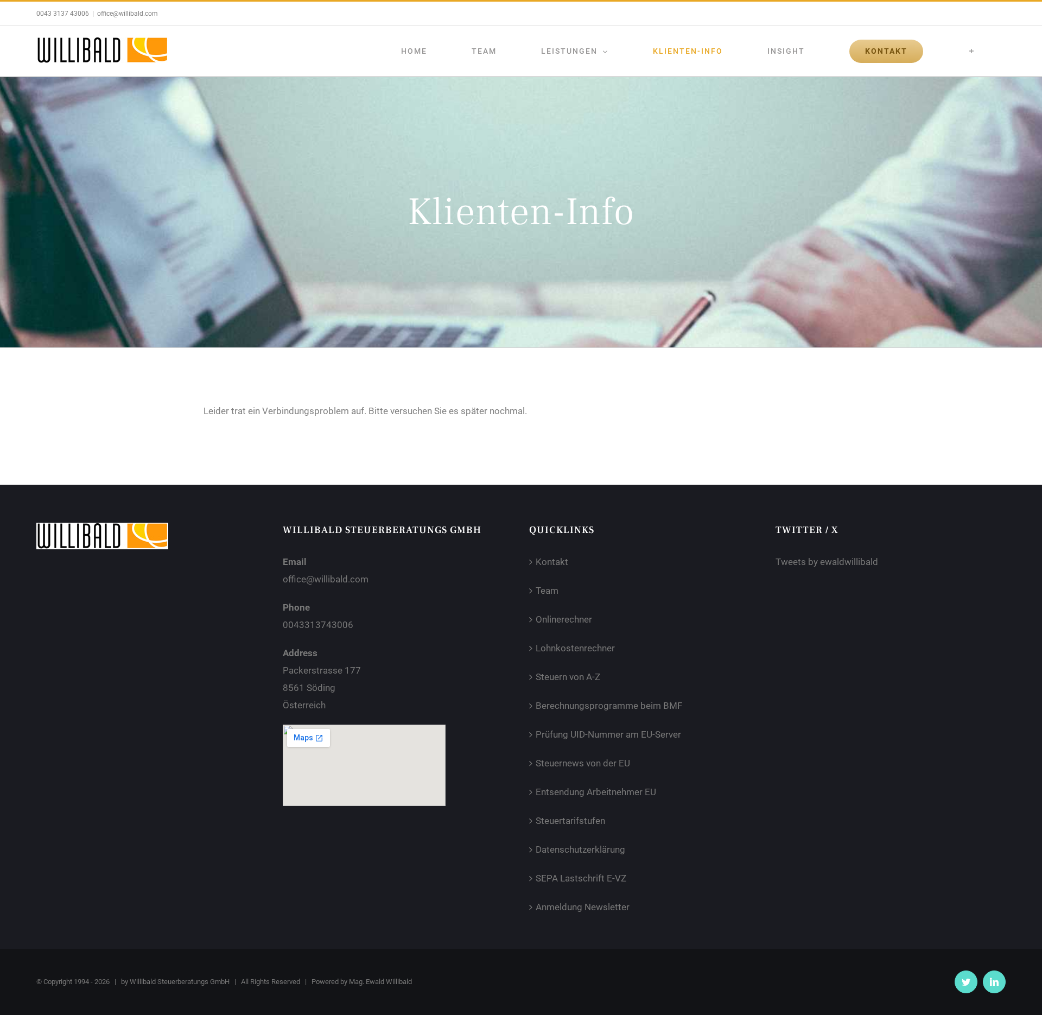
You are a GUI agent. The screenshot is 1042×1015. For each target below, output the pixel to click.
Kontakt (552, 561)
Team (547, 590)
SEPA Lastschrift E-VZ (581, 878)
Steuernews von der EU (583, 763)
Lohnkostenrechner (575, 648)
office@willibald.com (127, 13)
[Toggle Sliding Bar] (972, 51)
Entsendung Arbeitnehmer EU (596, 791)
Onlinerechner (564, 619)
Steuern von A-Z (568, 676)
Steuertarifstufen (570, 820)
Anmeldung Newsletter (583, 907)
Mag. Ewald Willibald (380, 982)
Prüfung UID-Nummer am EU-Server (608, 734)
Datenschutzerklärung (580, 849)
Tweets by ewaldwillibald (827, 561)
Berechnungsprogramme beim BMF (609, 705)
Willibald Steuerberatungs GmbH (180, 982)
